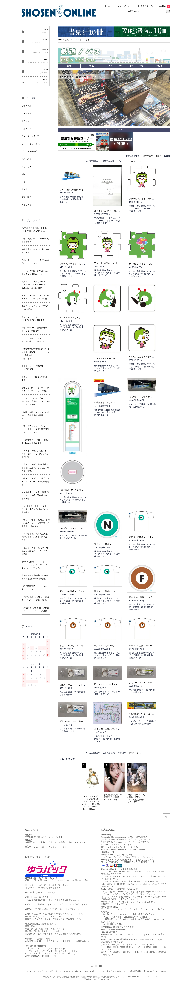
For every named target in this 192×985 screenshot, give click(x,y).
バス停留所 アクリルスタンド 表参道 (77, 490)
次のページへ (135, 161)
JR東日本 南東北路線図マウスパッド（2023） (116, 729)
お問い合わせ (55, 971)
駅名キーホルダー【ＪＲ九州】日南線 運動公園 (117, 684)
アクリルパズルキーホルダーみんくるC (147, 264)
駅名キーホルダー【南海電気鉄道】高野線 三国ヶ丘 (84, 721)
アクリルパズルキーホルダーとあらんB (78, 264)
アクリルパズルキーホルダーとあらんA (113, 263)
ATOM (163, 971)
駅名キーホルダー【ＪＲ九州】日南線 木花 (80, 685)
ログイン (131, 6)
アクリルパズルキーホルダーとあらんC (147, 199)
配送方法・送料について (117, 971)
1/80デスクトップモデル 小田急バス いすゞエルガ (85, 528)
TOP (60, 40)
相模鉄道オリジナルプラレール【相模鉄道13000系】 (119, 402)
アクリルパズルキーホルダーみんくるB (78, 318)
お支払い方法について (95, 971)
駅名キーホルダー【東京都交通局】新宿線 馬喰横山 (153, 683)
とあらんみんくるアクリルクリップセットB (115, 358)
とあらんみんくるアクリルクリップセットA (149, 357)
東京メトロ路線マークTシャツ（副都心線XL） (82, 646)
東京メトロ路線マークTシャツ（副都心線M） (150, 646)
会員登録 (144, 6)
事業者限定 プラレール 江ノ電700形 (146, 714)
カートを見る (161, 6)
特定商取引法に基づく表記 (142, 971)
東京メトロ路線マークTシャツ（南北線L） (80, 591)
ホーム (29, 971)
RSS (157, 971)
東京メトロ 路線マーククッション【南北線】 (115, 544)
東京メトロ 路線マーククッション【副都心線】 (151, 597)
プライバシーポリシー (73, 971)
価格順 (158, 156)
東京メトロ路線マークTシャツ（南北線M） (114, 591)
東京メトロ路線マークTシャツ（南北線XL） (150, 537)
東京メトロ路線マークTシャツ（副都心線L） (115, 646)
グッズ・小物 (84, 40)
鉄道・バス (70, 40)
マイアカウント (114, 6)
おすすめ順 (148, 156)
